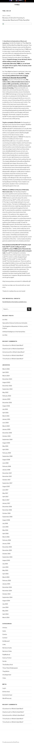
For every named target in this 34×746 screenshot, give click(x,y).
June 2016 (5, 527)
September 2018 (7, 456)
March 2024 (6, 375)
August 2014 (6, 600)
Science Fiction (6, 658)
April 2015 (5, 574)
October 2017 (6, 479)
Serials (4, 661)
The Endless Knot (7, 664)
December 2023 (7, 379)
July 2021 (5, 409)
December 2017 (7, 473)
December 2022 (7, 385)
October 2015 (6, 553)
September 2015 (7, 557)
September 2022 (7, 389)
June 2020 (5, 422)
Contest (4, 638)
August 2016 (6, 520)
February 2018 (6, 466)
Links (4, 644)
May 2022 (5, 392)
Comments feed (7, 695)
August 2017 (6, 486)
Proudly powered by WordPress (10, 742)
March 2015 (5, 577)
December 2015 (7, 547)
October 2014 (6, 594)
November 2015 (7, 550)
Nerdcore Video (7, 651)
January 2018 (6, 469)
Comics (4, 634)
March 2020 (6, 426)
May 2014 (5, 610)
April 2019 (5, 449)
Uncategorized (6, 674)
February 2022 (6, 396)
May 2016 (5, 530)
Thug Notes (5, 671)
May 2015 (5, 570)
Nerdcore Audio (7, 648)
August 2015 (6, 560)
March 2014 (5, 617)
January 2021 (6, 419)
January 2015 (6, 584)
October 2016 (6, 513)
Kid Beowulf (6, 641)
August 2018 (6, 459)
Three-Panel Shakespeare (10, 668)
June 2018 (5, 463)
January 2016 (6, 543)
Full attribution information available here (14, 302)
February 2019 (6, 453)
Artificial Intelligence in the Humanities (13, 331)
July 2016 (5, 523)
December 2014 (7, 587)
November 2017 (7, 476)
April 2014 (5, 614)
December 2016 (7, 506)
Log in (4, 688)
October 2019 (6, 436)
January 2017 (6, 503)
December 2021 (7, 402)
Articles (4, 627)
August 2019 (6, 443)
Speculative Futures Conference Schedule (14, 323)
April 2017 (5, 496)
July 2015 (5, 564)
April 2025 (5, 372)
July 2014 (5, 604)
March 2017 (5, 500)
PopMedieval (6, 654)
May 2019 (5, 446)
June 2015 (5, 567)
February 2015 (6, 580)
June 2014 (5, 607)
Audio (4, 631)
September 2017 (7, 483)
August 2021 (6, 406)
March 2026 (6, 369)
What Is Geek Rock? (17, 345)
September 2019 (7, 439)
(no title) (4, 319)
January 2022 (6, 399)
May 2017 (5, 493)
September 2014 (7, 597)
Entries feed (6, 691)
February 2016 (6, 540)
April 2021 (5, 412)
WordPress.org (6, 698)
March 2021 (5, 416)
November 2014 (7, 590)
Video (4, 678)
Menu (17, 4)
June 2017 (5, 490)
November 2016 (7, 510)
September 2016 (7, 516)
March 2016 (5, 537)
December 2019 (7, 433)
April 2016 (5, 533)
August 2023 (6, 382)
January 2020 (6, 429)
